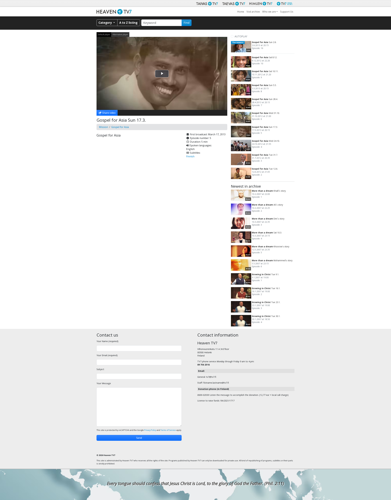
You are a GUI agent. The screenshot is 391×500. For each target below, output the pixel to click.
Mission (103, 127)
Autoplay (241, 36)
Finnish (190, 156)
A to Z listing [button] (128, 23)
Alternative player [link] (120, 34)
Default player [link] (104, 34)
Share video (109, 112)
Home (240, 11)
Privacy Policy (150, 430)
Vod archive (253, 11)
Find (187, 23)
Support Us (286, 11)
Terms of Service (168, 430)
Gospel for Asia (120, 127)
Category (106, 23)
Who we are (269, 11)
